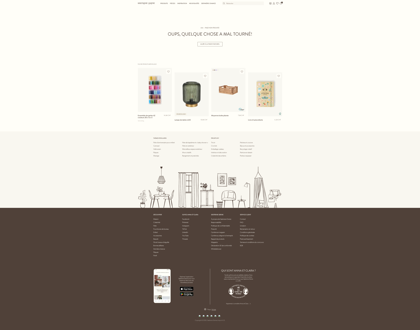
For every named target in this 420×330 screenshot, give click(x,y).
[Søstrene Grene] (146, 3)
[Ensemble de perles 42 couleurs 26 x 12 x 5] (155, 90)
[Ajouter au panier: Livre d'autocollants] (279, 123)
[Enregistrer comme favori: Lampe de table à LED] (205, 76)
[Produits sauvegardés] (277, 3)
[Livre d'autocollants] (265, 94)
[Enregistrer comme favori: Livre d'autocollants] (279, 76)
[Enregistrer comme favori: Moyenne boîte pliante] (242, 71)
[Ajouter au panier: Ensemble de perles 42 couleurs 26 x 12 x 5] (169, 119)
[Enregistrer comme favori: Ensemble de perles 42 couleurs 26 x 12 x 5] (168, 71)
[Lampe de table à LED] (192, 94)
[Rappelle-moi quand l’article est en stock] (206, 123)
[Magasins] (270, 3)
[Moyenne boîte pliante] (228, 90)
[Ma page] (274, 3)
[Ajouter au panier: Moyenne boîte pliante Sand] (243, 119)
